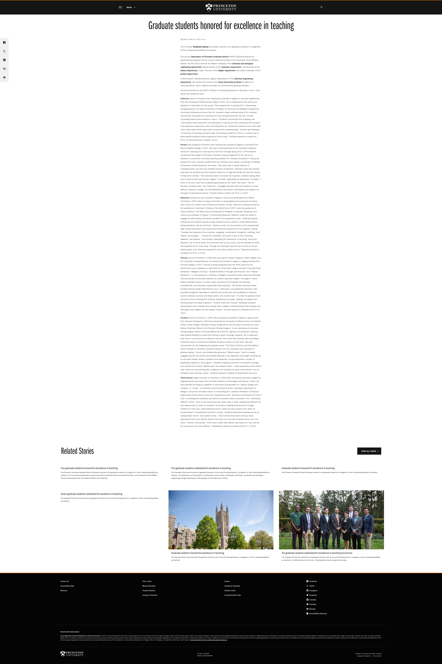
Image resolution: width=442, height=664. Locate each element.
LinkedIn (312, 600)
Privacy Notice (377, 656)
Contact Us (64, 581)
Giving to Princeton (149, 595)
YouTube (312, 604)
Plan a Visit (146, 581)
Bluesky (312, 609)
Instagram (313, 590)
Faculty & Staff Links (232, 595)
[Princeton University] (71, 654)
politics (189, 74)
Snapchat (313, 595)
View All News (368, 451)
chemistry (231, 67)
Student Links (229, 590)
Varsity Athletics (148, 590)
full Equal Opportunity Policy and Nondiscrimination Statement (208, 640)
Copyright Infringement (364, 656)
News (129, 7)
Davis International (230, 82)
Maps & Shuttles (149, 586)
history (189, 70)
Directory (63, 590)
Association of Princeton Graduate (210, 56)
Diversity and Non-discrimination (69, 631)
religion (227, 70)
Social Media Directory (318, 613)
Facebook (313, 581)
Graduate (200, 46)
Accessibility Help (67, 586)
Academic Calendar (232, 586)
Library (227, 581)
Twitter (312, 586)
